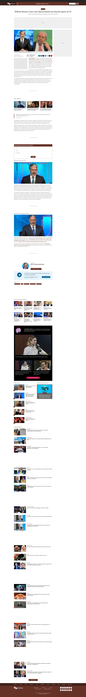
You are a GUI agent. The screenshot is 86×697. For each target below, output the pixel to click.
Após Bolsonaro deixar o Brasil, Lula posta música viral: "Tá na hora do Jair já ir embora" (39, 564)
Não (17, 150)
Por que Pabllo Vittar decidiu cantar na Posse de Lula (39, 546)
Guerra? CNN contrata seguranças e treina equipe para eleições (48, 319)
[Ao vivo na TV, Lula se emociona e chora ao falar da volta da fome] (20, 470)
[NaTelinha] (11, 3)
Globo (38, 59)
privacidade (31, 277)
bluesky (47, 56)
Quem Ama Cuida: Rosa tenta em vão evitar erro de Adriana (30, 403)
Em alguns (18, 152)
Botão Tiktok (61, 688)
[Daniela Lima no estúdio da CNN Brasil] (48, 314)
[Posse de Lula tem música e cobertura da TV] (20, 557)
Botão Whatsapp (63, 688)
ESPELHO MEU (70, 684)
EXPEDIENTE (44, 687)
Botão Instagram (69, 688)
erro (51, 56)
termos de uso (27, 277)
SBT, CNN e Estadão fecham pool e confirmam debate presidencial (17, 320)
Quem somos (36, 687)
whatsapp (39, 56)
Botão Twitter (67, 688)
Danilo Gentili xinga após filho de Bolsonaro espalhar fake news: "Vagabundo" (38, 664)
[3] (19, 403)
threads (49, 56)
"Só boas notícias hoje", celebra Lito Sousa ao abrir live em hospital (30, 411)
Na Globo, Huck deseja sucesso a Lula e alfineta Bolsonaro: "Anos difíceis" (37, 448)
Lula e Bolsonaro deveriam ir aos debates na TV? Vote (48, 308)
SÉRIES (59, 684)
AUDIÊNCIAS (42, 684)
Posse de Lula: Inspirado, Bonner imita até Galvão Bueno (39, 516)
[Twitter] (31, 266)
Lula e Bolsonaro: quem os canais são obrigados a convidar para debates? (28, 309)
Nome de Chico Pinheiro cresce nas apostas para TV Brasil (38, 625)
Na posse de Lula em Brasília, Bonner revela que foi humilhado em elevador (38, 526)
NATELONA (63, 684)
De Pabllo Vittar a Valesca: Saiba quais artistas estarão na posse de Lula (39, 634)
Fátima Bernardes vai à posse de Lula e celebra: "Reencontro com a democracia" (37, 431)
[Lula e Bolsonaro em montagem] (18, 303)
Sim (16, 147)
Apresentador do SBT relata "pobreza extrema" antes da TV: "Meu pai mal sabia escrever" (41, 373)
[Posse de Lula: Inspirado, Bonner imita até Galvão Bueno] (20, 518)
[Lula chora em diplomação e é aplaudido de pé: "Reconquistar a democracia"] (20, 604)
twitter (43, 56)
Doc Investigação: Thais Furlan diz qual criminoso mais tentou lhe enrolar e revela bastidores (45, 109)
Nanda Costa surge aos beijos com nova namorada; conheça (30, 419)
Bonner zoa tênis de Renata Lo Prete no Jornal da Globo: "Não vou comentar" (39, 478)
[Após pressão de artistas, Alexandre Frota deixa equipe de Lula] (20, 643)
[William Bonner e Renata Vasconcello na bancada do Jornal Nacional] (38, 314)
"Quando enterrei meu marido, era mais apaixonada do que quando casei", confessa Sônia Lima (23, 373)
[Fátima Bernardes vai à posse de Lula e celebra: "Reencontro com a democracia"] (20, 431)
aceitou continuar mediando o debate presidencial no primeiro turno (33, 241)
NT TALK (36, 684)
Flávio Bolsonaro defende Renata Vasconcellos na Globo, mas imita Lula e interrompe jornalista (30, 395)
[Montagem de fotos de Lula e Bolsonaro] (18, 314)
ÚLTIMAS (15, 684)
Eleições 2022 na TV (42, 4)
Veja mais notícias (36, 268)
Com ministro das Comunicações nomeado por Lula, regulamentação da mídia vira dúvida (38, 586)
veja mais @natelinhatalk (33, 377)
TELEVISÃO (20, 684)
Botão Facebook (65, 688)
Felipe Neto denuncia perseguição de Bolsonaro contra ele (37, 308)
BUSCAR (77, 3)
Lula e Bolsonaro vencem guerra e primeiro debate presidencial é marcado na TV (28, 320)
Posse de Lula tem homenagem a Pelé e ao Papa (37, 507)
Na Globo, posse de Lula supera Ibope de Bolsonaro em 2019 (39, 439)
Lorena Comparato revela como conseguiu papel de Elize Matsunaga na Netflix (31, 356)
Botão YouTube (71, 688)
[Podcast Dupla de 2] (67, 690)
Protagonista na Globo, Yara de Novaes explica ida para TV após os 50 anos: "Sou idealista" (32, 109)
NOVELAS (26, 684)
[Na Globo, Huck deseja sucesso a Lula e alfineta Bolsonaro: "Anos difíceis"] (20, 449)
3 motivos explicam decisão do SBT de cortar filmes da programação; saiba (19, 109)
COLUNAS (48, 684)
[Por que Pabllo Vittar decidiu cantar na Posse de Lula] (20, 548)
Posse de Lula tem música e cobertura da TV (37, 555)
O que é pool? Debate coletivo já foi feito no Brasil (18, 308)
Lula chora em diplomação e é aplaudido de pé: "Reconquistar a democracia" (37, 603)
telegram (45, 56)
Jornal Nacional (32, 59)
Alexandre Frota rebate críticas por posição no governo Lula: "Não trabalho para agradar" (39, 672)
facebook (41, 56)
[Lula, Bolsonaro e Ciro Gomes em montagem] (28, 303)
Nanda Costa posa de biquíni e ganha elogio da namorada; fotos (30, 386)
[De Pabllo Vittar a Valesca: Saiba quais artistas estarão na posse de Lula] (20, 634)
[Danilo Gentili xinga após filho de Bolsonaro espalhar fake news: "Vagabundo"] (20, 665)
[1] (19, 387)
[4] (19, 411)
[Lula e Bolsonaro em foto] (28, 314)
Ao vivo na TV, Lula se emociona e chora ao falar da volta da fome (39, 469)
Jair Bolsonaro (38, 62)
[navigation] (17, 3)
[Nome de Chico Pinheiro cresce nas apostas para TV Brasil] (20, 626)
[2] (19, 395)
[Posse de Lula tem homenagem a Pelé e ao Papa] (20, 509)
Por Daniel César (17, 54)
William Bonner (32, 58)
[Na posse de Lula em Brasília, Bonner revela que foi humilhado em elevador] (20, 526)
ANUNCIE (51, 687)
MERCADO (53, 684)
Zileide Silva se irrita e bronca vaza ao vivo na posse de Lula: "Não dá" (39, 487)
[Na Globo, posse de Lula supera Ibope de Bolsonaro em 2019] (20, 440)
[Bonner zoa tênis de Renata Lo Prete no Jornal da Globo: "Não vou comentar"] (20, 479)
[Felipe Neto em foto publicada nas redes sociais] (38, 303)
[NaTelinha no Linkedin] (65, 690)
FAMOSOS (31, 684)
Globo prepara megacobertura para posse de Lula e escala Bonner (38, 595)
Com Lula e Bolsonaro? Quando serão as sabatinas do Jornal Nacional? (38, 320)
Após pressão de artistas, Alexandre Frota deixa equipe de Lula (39, 642)
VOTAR (33, 156)
